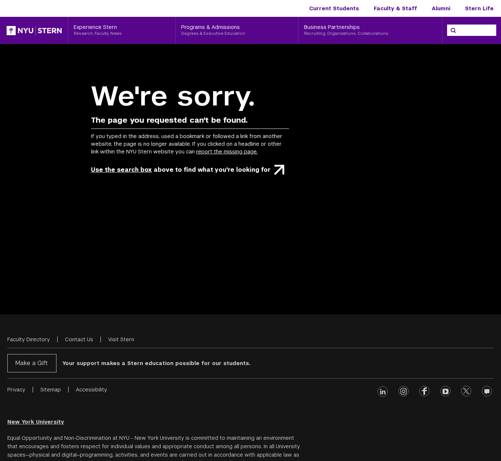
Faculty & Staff (395, 8)
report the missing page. (226, 151)
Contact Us (79, 339)
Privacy (16, 389)
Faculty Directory (28, 339)
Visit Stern (121, 339)
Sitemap (50, 389)
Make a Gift (31, 363)
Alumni (441, 8)
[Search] (453, 30)
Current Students (334, 8)
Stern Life (479, 8)
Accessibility (91, 389)
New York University (35, 422)
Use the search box (121, 170)
